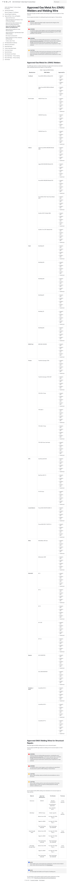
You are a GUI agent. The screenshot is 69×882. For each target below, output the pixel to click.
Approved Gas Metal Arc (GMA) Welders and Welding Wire (13, 27)
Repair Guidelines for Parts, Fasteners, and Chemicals (14, 38)
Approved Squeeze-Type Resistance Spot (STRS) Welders (15, 33)
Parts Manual (49, 865)
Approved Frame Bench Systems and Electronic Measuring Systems (13, 23)
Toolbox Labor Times (10, 40)
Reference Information (9, 44)
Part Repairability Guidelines (11, 42)
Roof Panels (7, 59)
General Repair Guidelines (10, 14)
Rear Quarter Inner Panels (10, 53)
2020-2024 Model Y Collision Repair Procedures (13, 8)
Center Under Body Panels (10, 48)
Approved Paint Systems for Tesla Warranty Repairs (13, 30)
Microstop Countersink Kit (11, 35)
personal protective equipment (36, 41)
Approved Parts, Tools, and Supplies (12, 16)
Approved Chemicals (10, 17)
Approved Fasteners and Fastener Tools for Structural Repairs (14, 20)
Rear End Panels (8, 52)
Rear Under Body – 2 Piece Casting (12, 57)
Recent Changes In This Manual (11, 12)
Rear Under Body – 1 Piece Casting (12, 55)
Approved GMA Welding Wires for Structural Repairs (42, 31)
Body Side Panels (8, 46)
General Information (9, 10)
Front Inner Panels (9, 50)
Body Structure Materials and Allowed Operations (45, 877)
